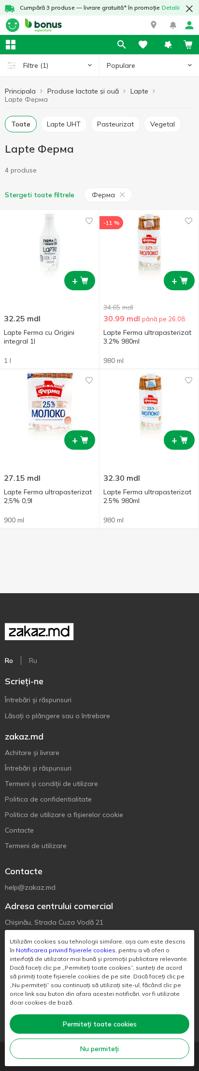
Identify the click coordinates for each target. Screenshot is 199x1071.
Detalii (171, 7)
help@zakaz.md (30, 887)
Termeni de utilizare (36, 845)
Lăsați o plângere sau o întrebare (57, 715)
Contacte (19, 830)
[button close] (189, 9)
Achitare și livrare (32, 752)
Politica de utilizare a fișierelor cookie (64, 814)
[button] (153, 25)
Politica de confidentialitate (48, 799)
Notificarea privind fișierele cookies (65, 950)
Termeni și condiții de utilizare (51, 783)
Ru (33, 660)
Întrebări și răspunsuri (38, 699)
